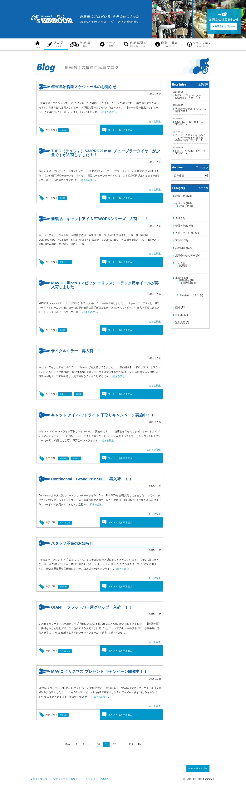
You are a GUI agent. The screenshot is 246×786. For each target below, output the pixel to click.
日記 (177, 263)
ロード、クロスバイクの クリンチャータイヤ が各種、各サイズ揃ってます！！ (190, 138)
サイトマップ (40, 779)
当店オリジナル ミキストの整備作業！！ (190, 110)
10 (98, 744)
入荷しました (182, 233)
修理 (177, 218)
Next (140, 744)
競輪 (177, 307)
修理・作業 (181, 225)
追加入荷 (180, 322)
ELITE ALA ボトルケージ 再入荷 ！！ (191, 152)
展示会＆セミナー (185, 255)
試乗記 (183, 265)
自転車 (179, 315)
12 (114, 744)
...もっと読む (153, 121)
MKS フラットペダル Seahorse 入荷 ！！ (188, 96)
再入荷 (179, 240)
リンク (92, 779)
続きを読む (109, 112)
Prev (68, 744)
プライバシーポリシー (67, 779)
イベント (180, 203)
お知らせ (180, 195)
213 (131, 744)
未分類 (179, 277)
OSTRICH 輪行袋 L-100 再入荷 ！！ (190, 123)
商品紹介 (180, 248)
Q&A (106, 779)
